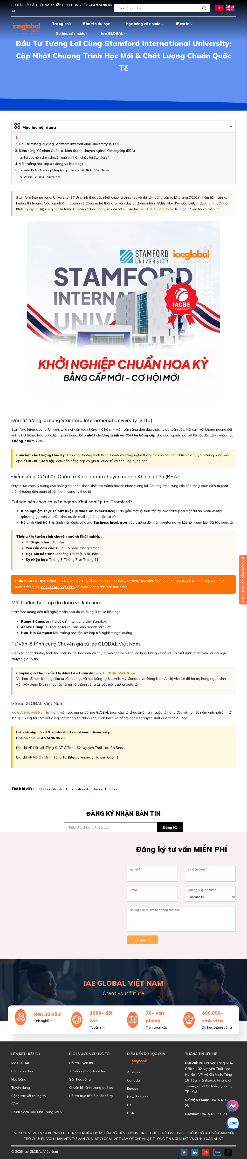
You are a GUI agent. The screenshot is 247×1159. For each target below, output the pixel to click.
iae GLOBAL (112, 33)
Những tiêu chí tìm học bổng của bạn (155, 910)
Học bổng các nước (143, 23)
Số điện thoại (197, 869)
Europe (132, 1088)
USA (130, 1113)
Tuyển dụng (20, 1087)
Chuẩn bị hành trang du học (91, 1087)
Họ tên (135, 869)
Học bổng (18, 1079)
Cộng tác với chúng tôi (29, 1096)
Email (133, 890)
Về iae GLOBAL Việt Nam (42, 177)
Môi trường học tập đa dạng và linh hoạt (51, 164)
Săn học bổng (80, 1079)
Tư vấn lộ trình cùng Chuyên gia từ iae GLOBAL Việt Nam (64, 170)
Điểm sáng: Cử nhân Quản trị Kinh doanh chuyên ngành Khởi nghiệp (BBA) (77, 150)
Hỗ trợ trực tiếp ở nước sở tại (91, 1096)
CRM (14, 1104)
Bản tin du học (96, 23)
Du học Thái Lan (105, 789)
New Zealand (138, 1097)
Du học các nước (70, 33)
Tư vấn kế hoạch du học (88, 1071)
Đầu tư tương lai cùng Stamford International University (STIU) (69, 144)
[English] (230, 8)
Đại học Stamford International (63, 789)
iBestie (182, 23)
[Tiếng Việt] (219, 8)
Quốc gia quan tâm (202, 890)
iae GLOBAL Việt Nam (156, 209)
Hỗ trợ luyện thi (81, 1063)
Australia (134, 1072)
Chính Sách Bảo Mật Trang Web (36, 1112)
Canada (133, 1080)
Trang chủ (61, 23)
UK (129, 1105)
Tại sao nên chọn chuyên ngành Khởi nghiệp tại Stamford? (66, 157)
